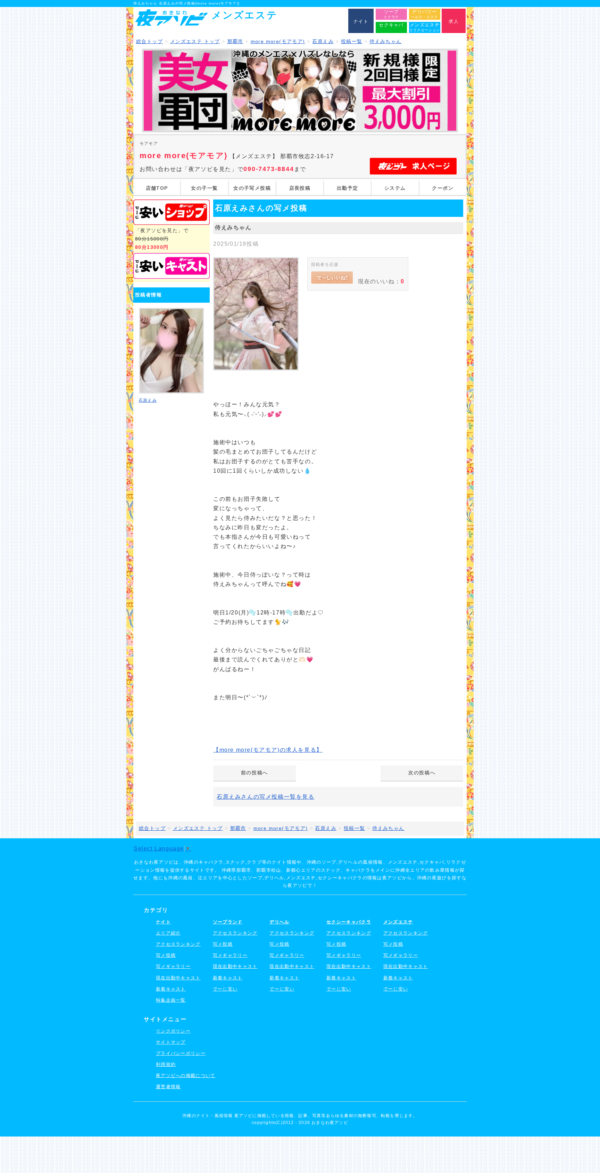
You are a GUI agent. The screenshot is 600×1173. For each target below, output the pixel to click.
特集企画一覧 (171, 1000)
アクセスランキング (178, 944)
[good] (332, 277)
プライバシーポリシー (181, 1053)
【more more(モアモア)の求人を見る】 (268, 750)
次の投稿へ (421, 772)
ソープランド (228, 921)
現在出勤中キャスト (178, 977)
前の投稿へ (254, 772)
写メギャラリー (173, 966)
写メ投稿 (166, 955)
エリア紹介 (168, 933)
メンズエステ (398, 921)
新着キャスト (171, 989)
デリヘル (279, 921)
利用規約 (166, 1064)
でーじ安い (225, 989)
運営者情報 (168, 1086)
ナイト (163, 921)
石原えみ (148, 400)
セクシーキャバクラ (348, 921)
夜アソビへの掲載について (186, 1075)
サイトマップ (171, 1042)
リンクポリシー (173, 1031)
